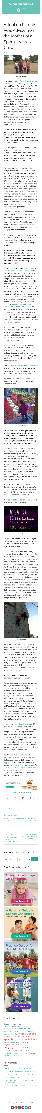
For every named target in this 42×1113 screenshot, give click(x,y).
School (6, 1024)
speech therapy (8, 821)
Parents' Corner (11, 1050)
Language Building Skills (11, 1045)
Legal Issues (26, 1036)
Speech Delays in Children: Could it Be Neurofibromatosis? (12, 838)
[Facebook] (12, 1107)
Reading (27, 1051)
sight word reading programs (21, 271)
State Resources (25, 1029)
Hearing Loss (25, 1042)
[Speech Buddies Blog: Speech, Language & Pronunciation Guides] (21, 4)
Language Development (16, 1047)
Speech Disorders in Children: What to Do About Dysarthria (29, 837)
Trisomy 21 (33, 821)
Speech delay (8, 1036)
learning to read (25, 724)
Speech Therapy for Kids (11, 1031)
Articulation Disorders (11, 1034)
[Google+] (16, 1107)
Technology (7, 1056)
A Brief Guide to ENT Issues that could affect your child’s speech (20, 1087)
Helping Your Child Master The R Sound (18, 1068)
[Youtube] (29, 1107)
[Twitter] (26, 1107)
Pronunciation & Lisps (11, 1053)
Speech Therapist (28, 1031)
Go (34, 859)
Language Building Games (11, 1042)
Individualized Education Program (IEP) (16, 1026)
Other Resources (17, 1056)
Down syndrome (17, 818)
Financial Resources (17, 1024)
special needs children (28, 818)
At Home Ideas (31, 1053)
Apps (21, 1051)
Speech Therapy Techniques (21, 1039)
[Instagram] (19, 1107)
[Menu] (23, 10)
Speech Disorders (27, 1034)
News (22, 1053)
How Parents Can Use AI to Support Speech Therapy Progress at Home (18, 1076)
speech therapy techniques (21, 821)
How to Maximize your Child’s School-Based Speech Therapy (19, 1081)
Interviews (8, 808)
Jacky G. (8, 52)
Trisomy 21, (20, 302)
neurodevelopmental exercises (24, 366)
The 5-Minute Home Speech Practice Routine (19, 1071)
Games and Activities (11, 1029)
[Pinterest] (22, 1107)
